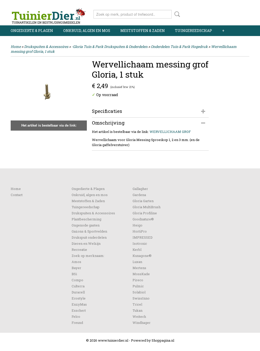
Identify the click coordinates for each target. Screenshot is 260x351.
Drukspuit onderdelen (89, 237)
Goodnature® (143, 219)
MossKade (141, 274)
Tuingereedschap (193, 30)
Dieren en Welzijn (86, 243)
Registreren (239, 4)
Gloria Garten (143, 201)
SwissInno (141, 298)
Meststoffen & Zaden (142, 30)
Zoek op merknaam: (88, 255)
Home (16, 46)
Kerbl (137, 249)
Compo (77, 280)
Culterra (78, 286)
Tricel (137, 304)
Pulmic (138, 286)
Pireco (138, 280)
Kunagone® (142, 255)
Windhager (142, 322)
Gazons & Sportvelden (89, 231)
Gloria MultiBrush (146, 207)
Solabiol (139, 292)
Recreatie (79, 249)
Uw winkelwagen (232, 13)
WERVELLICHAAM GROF (170, 131)
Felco (76, 316)
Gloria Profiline (145, 213)
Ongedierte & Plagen (32, 30)
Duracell (78, 292)
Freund (77, 322)
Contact (17, 194)
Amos (76, 261)
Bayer (76, 268)
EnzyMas (79, 304)
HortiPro (140, 231)
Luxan (137, 261)
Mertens (139, 268)
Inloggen (218, 4)
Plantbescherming (86, 219)
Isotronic (140, 243)
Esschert (79, 310)
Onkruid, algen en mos (86, 30)
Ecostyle (79, 298)
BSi (74, 274)
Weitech (139, 316)
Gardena (139, 194)
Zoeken (176, 14)
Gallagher (140, 188)
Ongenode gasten (86, 225)
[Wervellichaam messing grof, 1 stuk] (49, 95)
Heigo (137, 225)
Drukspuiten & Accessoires (46, 46)
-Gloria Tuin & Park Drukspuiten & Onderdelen (110, 46)
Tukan (137, 310)
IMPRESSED (143, 237)
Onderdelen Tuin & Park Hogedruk (179, 46)
